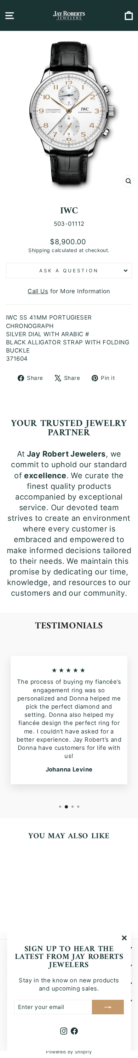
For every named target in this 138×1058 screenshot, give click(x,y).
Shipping (39, 250)
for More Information (69, 291)
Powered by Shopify (69, 1051)
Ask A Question (69, 270)
